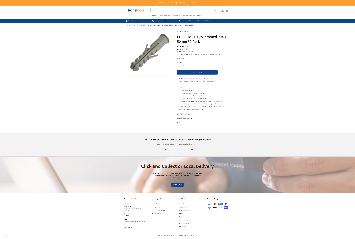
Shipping (179, 51)
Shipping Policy (156, 213)
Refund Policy (156, 204)
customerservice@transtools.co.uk (134, 221)
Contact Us (182, 207)
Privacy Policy (156, 207)
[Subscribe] (192, 149)
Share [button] (180, 123)
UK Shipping (183, 226)
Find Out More (177, 185)
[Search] (215, 10)
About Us (182, 204)
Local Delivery (183, 220)
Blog (180, 217)
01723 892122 (128, 227)
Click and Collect (184, 223)
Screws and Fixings (139, 25)
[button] (164, 16)
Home (129, 25)
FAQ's (181, 213)
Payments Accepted (185, 210)
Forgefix (185, 31)
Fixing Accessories (154, 25)
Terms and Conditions (158, 210)
